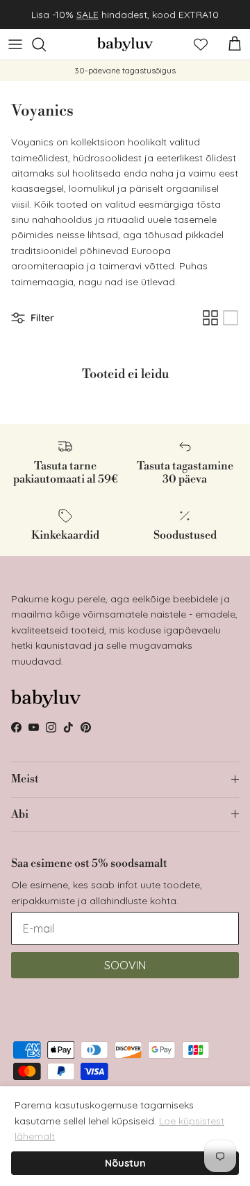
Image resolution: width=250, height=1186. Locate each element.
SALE (87, 14)
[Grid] (210, 317)
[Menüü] (15, 44)
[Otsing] (46, 44)
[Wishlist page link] (201, 44)
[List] (230, 317)
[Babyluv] (125, 44)
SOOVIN (125, 965)
